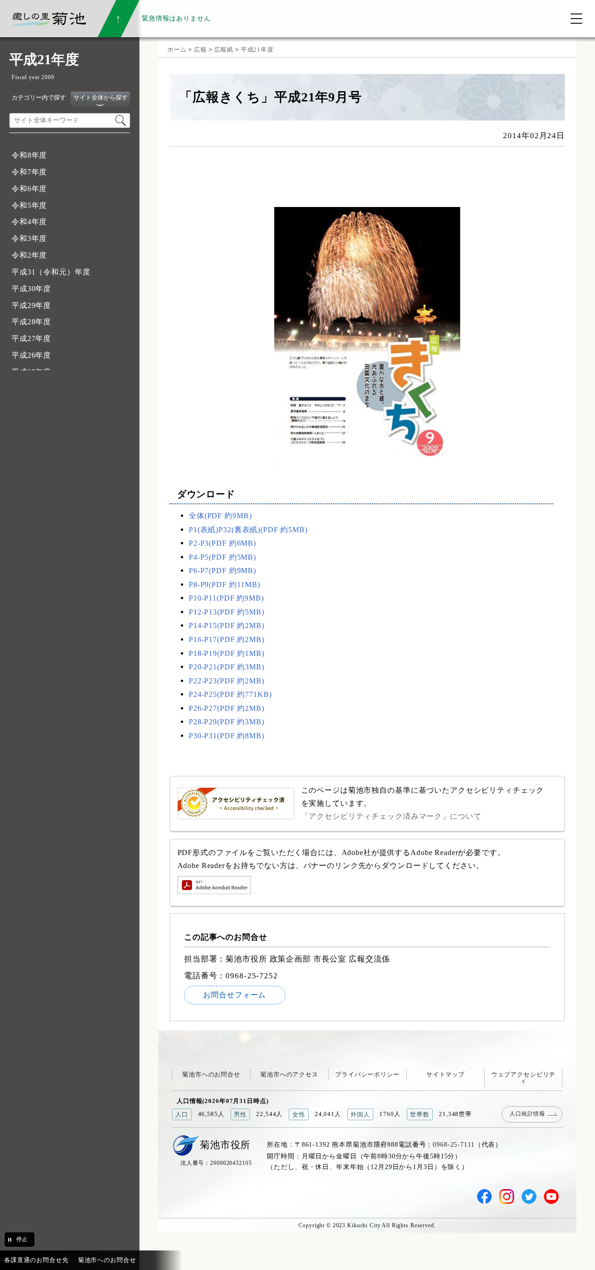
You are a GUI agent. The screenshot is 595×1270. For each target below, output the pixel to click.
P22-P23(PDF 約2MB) (226, 680)
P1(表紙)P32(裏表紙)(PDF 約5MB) (248, 529)
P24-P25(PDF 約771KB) (230, 694)
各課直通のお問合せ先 (36, 1260)
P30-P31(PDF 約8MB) (226, 735)
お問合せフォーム (234, 995)
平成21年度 (257, 49)
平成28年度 (31, 322)
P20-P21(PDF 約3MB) (226, 666)
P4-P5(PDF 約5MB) (222, 557)
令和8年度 (29, 155)
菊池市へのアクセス (289, 1074)
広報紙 (224, 49)
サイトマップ (445, 1074)
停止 (21, 1239)
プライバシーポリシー (367, 1074)
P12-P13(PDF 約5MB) (226, 612)
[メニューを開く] (576, 18)
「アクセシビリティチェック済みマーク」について (391, 816)
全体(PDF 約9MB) (220, 515)
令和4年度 (29, 222)
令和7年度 (29, 172)
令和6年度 (29, 189)
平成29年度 (31, 305)
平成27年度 (31, 338)
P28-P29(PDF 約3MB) (226, 721)
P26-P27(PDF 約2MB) (226, 708)
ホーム (177, 49)
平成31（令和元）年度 (51, 272)
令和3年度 (29, 238)
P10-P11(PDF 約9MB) (226, 598)
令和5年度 (29, 205)
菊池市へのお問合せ (211, 1074)
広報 (200, 49)
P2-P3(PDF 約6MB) (222, 543)
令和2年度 (29, 255)
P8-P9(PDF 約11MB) (224, 584)
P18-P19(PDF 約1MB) (226, 653)
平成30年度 (31, 289)
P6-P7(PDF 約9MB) (222, 570)
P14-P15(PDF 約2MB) (226, 625)
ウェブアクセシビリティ (523, 1077)
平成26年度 (31, 355)
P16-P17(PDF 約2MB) (226, 639)
